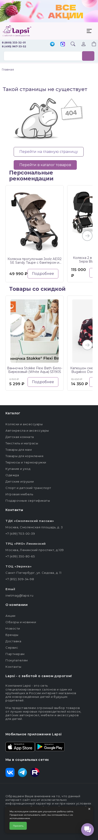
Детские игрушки (19, 481)
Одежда (12, 475)
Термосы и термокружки (25, 462)
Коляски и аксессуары (24, 424)
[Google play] (49, 746)
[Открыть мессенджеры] (87, 829)
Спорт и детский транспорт (28, 488)
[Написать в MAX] (62, 44)
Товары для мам (18, 449)
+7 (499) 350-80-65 (20, 556)
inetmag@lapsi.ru (19, 595)
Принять (18, 825)
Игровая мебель (19, 494)
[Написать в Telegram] (52, 44)
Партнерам (15, 654)
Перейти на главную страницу (48, 151)
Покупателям (16, 660)
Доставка (13, 641)
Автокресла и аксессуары (27, 430)
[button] (91, 44)
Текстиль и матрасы (21, 443)
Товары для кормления (24, 456)
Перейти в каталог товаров (45, 165)
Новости (12, 628)
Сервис (11, 647)
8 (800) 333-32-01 (14, 42)
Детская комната (19, 437)
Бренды (11, 635)
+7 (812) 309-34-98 (19, 579)
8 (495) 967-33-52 (14, 46)
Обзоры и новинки (20, 622)
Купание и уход (17, 469)
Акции (10, 615)
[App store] (20, 746)
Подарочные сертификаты (27, 500)
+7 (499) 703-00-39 (20, 533)
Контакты (13, 666)
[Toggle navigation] (89, 31)
